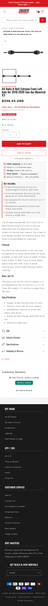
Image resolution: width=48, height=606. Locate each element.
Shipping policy (39, 597)
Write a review (24, 383)
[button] (4, 11)
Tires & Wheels (11, 462)
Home (4, 28)
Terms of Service (12, 523)
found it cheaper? (29, 174)
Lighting (8, 433)
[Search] (43, 20)
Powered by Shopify (25, 593)
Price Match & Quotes (15, 506)
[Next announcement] (43, 3)
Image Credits (11, 534)
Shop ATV (9, 478)
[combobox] (22, 20)
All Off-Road (10, 417)
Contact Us (10, 501)
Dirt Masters (13, 593)
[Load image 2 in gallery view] (24, 76)
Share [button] (7, 359)
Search (8, 495)
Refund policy (40, 593)
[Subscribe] (38, 573)
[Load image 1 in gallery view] (9, 76)
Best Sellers (10, 528)
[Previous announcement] (4, 3)
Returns (8, 517)
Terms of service (24, 597)
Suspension (10, 428)
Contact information (25, 600)
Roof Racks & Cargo (14, 439)
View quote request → (24, 158)
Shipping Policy (12, 512)
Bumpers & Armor (13, 422)
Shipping (5, 110)
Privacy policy (11, 597)
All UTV (8, 456)
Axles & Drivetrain (16, 28)
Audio (7, 473)
